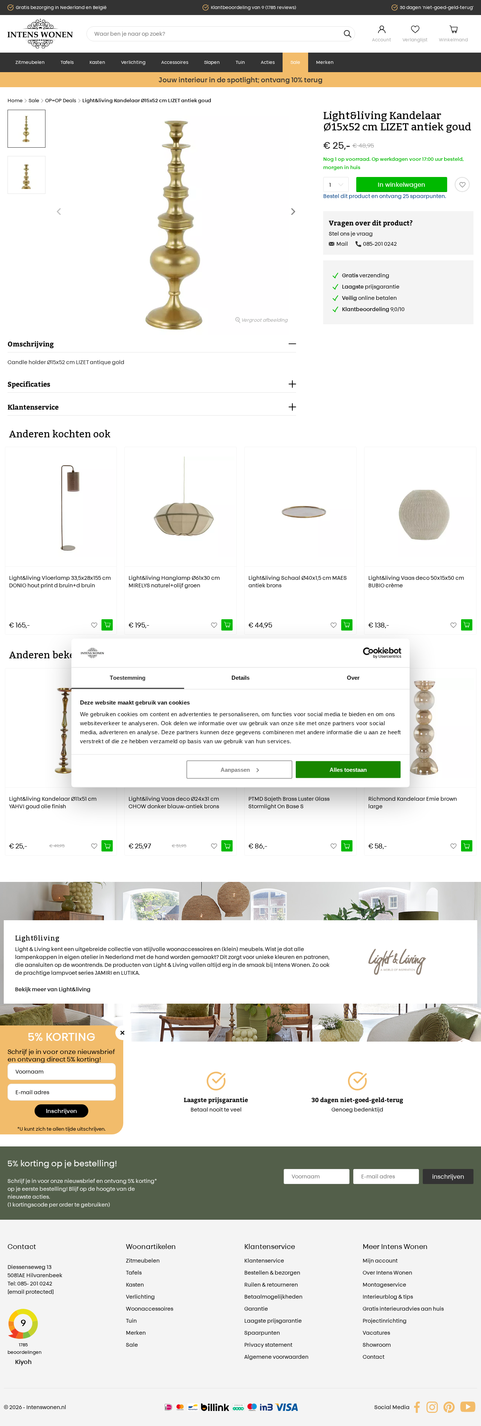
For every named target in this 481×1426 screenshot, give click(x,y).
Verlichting (133, 62)
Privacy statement (268, 1344)
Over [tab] (353, 677)
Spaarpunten (262, 1332)
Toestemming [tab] (127, 677)
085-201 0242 (380, 243)
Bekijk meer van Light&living (53, 989)
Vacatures (376, 1332)
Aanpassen (235, 769)
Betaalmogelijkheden (273, 1296)
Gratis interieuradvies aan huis (403, 1308)
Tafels (67, 62)
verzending (365, 275)
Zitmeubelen (30, 62)
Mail (342, 243)
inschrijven (448, 1176)
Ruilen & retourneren (271, 1284)
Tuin (240, 62)
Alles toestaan (348, 769)
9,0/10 (373, 309)
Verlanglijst (415, 39)
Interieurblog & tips (388, 1296)
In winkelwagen (401, 184)
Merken (325, 62)
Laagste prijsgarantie (273, 1320)
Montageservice (384, 1284)
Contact (373, 1356)
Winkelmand (453, 39)
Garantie (256, 1308)
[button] (295, 215)
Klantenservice (264, 1260)
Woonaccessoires (149, 1308)
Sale (295, 62)
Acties (268, 62)
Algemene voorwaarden (276, 1356)
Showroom (377, 1344)
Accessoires (174, 62)
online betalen (369, 298)
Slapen (212, 62)
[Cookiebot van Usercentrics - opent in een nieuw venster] (368, 652)
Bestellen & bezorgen (272, 1272)
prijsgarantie (370, 286)
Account (381, 39)
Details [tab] (240, 677)
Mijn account (380, 1260)
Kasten (97, 62)
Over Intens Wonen (387, 1272)
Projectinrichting (385, 1320)
